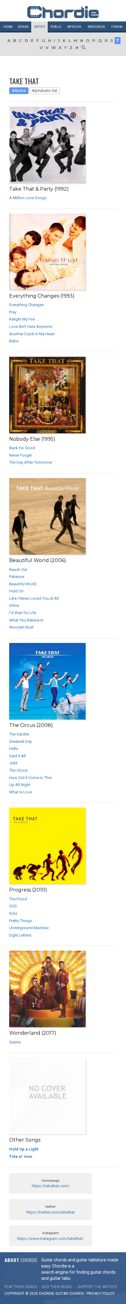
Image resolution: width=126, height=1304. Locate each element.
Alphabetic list (44, 90)
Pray (13, 312)
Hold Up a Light (23, 1149)
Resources (96, 27)
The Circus (18, 770)
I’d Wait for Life (22, 612)
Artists (39, 27)
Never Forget (20, 455)
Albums (19, 90)
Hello (13, 748)
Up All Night (19, 784)
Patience (16, 576)
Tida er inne (20, 1156)
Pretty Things (20, 920)
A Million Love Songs (27, 198)
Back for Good (22, 448)
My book (74, 27)
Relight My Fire (22, 319)
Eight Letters (20, 935)
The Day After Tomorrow (30, 462)
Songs (23, 27)
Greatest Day (20, 741)
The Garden (19, 734)
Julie (13, 763)
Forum (116, 27)
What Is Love (20, 792)
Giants (14, 1042)
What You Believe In (26, 620)
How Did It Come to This (30, 777)
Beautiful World (22, 584)
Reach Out (18, 569)
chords (76, 1293)
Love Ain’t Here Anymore (30, 326)
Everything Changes (26, 304)
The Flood (18, 899)
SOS (13, 906)
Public (55, 27)
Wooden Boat (21, 627)
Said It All (17, 756)
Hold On (16, 591)
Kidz (13, 913)
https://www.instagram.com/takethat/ (50, 1238)
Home (8, 27)
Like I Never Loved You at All (34, 598)
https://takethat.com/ (50, 1186)
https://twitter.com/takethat (50, 1212)
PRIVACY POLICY (101, 1293)
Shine (14, 605)
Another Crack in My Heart (32, 334)
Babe (13, 341)
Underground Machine (29, 928)
